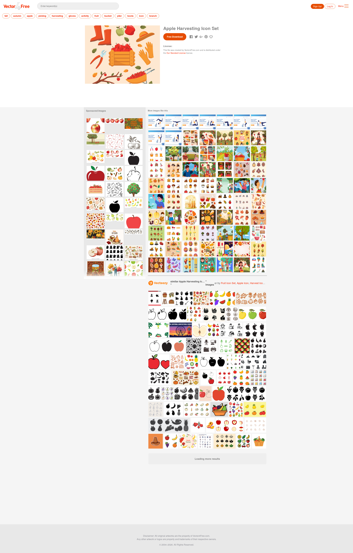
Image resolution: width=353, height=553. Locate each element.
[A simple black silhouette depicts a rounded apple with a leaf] (134, 157)
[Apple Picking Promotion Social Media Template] (208, 153)
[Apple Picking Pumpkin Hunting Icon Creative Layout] (191, 217)
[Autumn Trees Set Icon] (191, 233)
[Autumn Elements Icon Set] (242, 217)
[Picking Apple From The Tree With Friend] (208, 137)
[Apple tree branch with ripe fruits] (134, 141)
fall (6, 15)
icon (141, 15)
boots (130, 15)
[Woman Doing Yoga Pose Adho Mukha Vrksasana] (156, 122)
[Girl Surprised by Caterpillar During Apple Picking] (225, 217)
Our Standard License (176, 53)
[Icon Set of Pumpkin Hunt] (208, 249)
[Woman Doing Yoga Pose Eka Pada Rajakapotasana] (191, 122)
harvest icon (257, 283)
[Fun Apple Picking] (258, 153)
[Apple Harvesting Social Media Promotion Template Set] (191, 137)
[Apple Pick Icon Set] (242, 137)
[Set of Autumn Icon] (242, 169)
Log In (330, 6)
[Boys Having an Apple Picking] (242, 233)
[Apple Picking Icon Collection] (208, 233)
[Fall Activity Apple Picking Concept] (208, 169)
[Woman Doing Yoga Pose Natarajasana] (156, 137)
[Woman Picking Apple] (258, 137)
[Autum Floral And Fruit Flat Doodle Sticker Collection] (156, 265)
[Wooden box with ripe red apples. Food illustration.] (96, 189)
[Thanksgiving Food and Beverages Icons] (173, 233)
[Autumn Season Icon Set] (156, 185)
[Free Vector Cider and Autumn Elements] (208, 201)
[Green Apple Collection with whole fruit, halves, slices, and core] (115, 221)
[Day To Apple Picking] (225, 169)
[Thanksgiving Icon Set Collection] (173, 185)
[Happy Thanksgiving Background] (242, 249)
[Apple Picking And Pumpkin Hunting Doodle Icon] (208, 217)
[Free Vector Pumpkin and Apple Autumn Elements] (156, 217)
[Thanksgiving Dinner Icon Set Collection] (191, 185)
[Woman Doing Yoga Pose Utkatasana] (242, 122)
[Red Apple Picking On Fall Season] (258, 185)
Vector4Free (17, 6)
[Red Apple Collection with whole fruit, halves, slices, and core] (115, 157)
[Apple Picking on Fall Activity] (191, 169)
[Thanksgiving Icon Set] (225, 201)
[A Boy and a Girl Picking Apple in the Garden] (173, 153)
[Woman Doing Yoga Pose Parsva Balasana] (258, 122)
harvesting (57, 15)
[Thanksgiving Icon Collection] (156, 249)
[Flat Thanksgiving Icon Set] (191, 249)
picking (42, 15)
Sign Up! (317, 6)
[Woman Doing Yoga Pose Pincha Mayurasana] (173, 122)
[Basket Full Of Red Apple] (242, 153)
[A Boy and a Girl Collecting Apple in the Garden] (191, 153)
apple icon (243, 283)
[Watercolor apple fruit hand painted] (96, 252)
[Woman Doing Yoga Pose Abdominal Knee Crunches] (225, 122)
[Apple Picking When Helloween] (242, 265)
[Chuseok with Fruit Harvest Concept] (225, 249)
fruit (96, 15)
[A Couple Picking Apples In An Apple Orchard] (225, 265)
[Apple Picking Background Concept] (225, 185)
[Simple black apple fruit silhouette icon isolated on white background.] (115, 205)
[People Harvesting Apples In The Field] (225, 137)
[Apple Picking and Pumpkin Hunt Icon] (156, 233)
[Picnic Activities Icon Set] (258, 233)
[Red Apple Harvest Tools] (156, 153)
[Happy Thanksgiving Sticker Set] (173, 249)
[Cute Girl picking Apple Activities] (173, 217)
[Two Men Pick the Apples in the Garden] (225, 233)
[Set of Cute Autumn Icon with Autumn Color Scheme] (173, 201)
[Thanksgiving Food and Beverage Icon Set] (208, 185)
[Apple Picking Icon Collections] (208, 265)
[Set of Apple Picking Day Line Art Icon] (156, 169)
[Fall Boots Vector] (191, 201)
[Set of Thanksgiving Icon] (258, 169)
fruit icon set (228, 283)
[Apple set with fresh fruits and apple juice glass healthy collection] (96, 157)
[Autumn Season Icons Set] (173, 169)
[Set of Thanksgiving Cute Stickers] (258, 217)
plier (119, 15)
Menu (341, 6)
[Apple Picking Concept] (225, 153)
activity (85, 15)
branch (153, 15)
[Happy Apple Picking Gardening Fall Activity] (242, 185)
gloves (72, 15)
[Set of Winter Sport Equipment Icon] (191, 265)
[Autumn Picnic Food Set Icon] (258, 201)
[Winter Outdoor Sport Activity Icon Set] (258, 265)
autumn (17, 15)
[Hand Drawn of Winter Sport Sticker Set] (173, 265)
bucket (108, 15)
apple (30, 15)
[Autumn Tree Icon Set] (258, 249)
